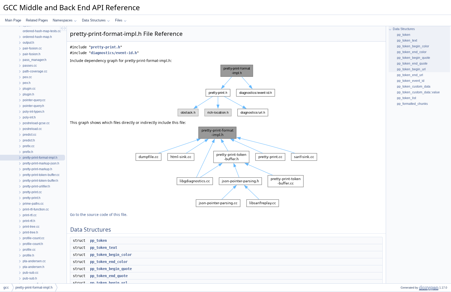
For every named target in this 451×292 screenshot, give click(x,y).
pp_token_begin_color (111, 255)
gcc (6, 287)
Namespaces (63, 20)
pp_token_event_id (410, 81)
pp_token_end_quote (109, 276)
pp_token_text (103, 247)
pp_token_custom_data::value (418, 92)
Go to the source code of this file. (98, 214)
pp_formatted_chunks (412, 104)
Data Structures (94, 20)
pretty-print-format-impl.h (33, 287)
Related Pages (37, 20)
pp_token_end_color (109, 262)
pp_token (98, 240)
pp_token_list (406, 98)
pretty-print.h (105, 47)
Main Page (13, 20)
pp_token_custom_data (413, 86)
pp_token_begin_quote (111, 269)
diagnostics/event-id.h (114, 53)
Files (118, 20)
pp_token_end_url (410, 75)
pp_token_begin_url (109, 283)
